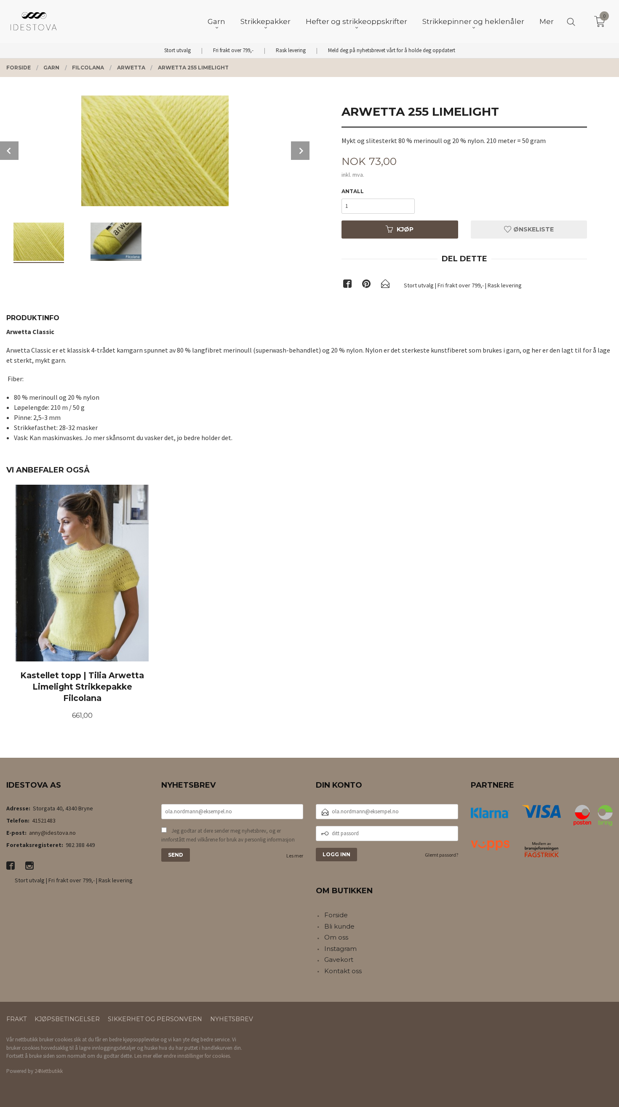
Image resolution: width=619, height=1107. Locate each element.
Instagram (340, 949)
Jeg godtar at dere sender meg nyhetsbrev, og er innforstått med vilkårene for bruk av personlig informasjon (228, 835)
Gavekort (338, 960)
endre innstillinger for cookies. (197, 1055)
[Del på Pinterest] (366, 285)
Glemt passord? (441, 855)
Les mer (294, 855)
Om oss (336, 937)
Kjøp (405, 229)
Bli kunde (339, 926)
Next (300, 150)
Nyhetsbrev (231, 1019)
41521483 (44, 820)
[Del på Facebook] (347, 285)
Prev (9, 150)
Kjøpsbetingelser (67, 1019)
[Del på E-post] (385, 285)
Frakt (16, 1019)
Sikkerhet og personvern (155, 1019)
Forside (336, 915)
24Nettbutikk (49, 1071)
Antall (353, 191)
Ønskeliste (533, 229)
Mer (546, 21)
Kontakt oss (343, 971)
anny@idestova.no (52, 832)
